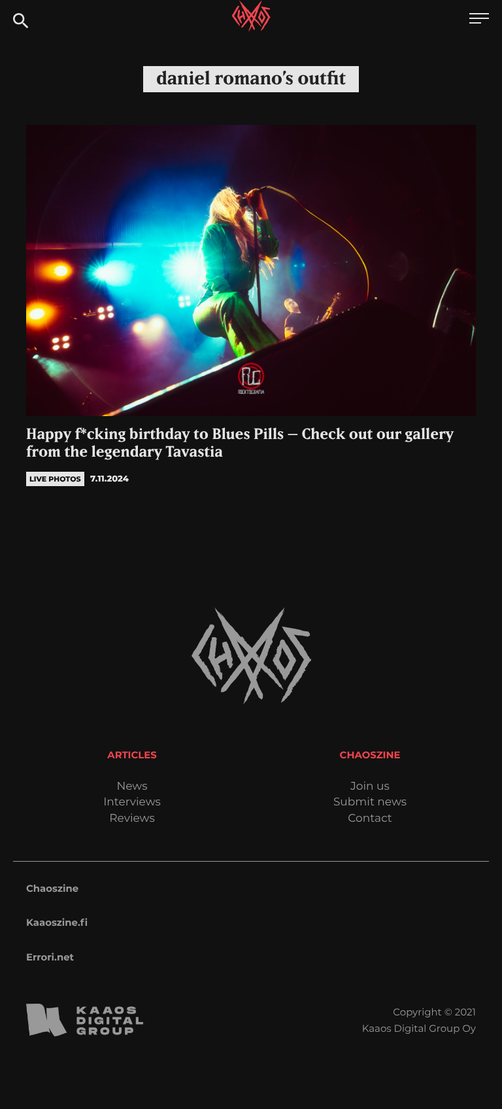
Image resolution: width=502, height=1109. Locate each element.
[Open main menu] (479, 20)
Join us (369, 787)
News (131, 787)
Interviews (132, 802)
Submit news (370, 802)
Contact (370, 819)
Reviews (131, 819)
